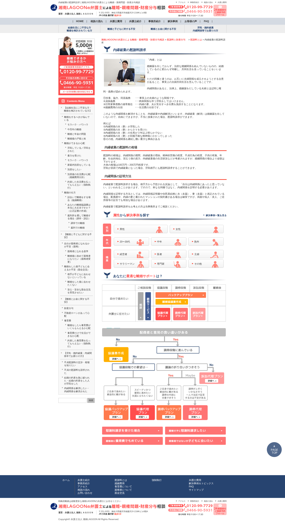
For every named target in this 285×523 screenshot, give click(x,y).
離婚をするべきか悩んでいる (77, 118)
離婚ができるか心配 (74, 143)
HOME (80, 21)
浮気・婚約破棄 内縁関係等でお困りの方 (205, 29)
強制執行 (157, 480)
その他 (198, 263)
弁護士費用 (222, 2)
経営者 (123, 254)
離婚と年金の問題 (76, 134)
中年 (159, 241)
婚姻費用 (120, 483)
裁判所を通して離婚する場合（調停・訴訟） (79, 217)
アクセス (182, 2)
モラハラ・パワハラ (77, 124)
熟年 (196, 241)
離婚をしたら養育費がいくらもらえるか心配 (79, 326)
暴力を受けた (74, 155)
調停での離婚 (78, 223)
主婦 (196, 254)
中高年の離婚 (74, 129)
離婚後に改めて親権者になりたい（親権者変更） (79, 259)
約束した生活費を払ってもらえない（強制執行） (79, 184)
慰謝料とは (121, 480)
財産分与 (68, 308)
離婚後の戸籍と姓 (76, 138)
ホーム (66, 480)
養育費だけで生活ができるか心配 (79, 334)
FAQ (206, 21)
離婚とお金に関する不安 (163, 29)
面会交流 (120, 492)
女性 (178, 229)
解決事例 (173, 21)
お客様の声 (191, 21)
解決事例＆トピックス (201, 483)
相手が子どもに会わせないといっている (79, 275)
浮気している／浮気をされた (79, 149)
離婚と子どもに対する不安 (121, 29)
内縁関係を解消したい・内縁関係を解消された (77, 389)
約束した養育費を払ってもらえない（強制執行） (79, 343)
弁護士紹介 (135, 21)
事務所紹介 (194, 2)
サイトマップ (196, 489)
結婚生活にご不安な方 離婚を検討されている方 (79, 29)
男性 (122, 229)
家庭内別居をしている (79, 164)
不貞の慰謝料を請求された (77, 371)
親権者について (123, 489)
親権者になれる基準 (77, 251)
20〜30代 (125, 241)
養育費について (123, 486)
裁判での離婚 (78, 227)
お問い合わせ (85, 492)
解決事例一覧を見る (216, 215)
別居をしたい (74, 169)
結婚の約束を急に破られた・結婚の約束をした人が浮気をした (77, 380)
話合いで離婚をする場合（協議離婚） (79, 198)
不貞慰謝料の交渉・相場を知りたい (77, 364)
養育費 (67, 320)
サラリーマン (127, 263)
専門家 (160, 263)
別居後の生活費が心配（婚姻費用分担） (79, 176)
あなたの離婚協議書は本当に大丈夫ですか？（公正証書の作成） (79, 207)
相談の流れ (208, 2)
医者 (159, 254)
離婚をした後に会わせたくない (79, 283)
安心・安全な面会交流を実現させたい (79, 291)
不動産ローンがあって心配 (77, 314)
